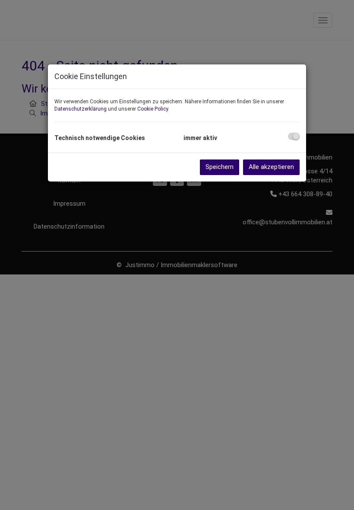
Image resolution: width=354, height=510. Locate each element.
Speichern (219, 167)
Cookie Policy (152, 109)
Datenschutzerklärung (80, 109)
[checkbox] (294, 136)
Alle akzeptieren (271, 167)
